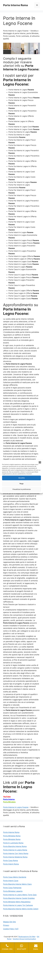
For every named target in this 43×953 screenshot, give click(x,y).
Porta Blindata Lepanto (13, 891)
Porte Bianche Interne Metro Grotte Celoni (20, 909)
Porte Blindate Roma (11, 839)
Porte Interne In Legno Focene (15, 807)
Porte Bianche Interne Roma (15, 846)
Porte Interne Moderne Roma (15, 857)
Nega (21, 484)
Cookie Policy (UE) (10, 929)
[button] (40, 462)
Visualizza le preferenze (21, 489)
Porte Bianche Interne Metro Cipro (17, 884)
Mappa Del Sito (9, 922)
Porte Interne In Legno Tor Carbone (18, 905)
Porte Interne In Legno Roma (15, 850)
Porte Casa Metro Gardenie (14, 877)
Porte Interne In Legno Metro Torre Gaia (20, 895)
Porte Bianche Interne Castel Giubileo (19, 898)
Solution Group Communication (24, 939)
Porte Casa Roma (10, 860)
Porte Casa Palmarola (12, 888)
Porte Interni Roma (11, 864)
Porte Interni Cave (10, 881)
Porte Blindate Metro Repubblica (16, 902)
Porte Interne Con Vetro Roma (15, 853)
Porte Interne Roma (15, 5)
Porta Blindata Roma (11, 836)
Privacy (6, 925)
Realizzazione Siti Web (27, 937)
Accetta (21, 478)
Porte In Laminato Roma (13, 843)
